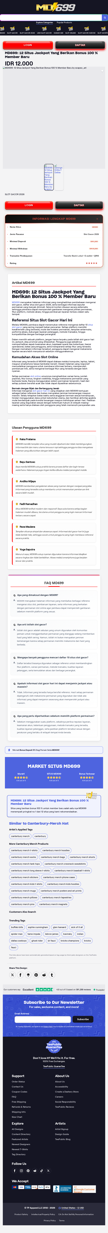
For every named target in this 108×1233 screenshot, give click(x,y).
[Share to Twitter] (12, 975)
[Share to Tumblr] (52, 975)
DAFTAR (80, 45)
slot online (35, 376)
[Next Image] (103, 118)
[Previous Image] (5, 118)
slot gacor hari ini (41, 391)
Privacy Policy (48, 1026)
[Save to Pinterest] (36, 975)
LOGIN (28, 45)
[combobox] (51, 17)
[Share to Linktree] (28, 975)
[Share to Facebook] (20, 975)
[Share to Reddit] (44, 975)
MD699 (16, 302)
